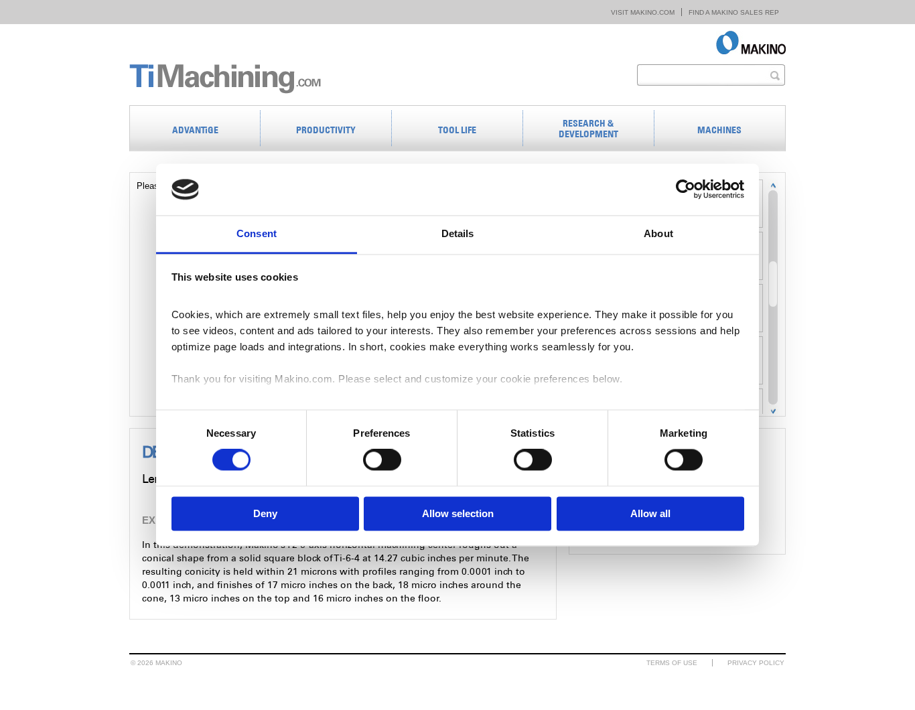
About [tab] (658, 233)
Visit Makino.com (643, 12)
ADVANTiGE (195, 130)
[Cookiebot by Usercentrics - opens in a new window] (685, 190)
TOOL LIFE (457, 130)
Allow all (650, 513)
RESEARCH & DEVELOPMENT (588, 128)
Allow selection (458, 513)
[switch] (382, 460)
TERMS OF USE (671, 662)
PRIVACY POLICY (755, 662)
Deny (265, 513)
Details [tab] (457, 233)
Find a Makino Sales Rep (734, 12)
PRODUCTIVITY (326, 130)
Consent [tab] (256, 233)
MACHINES (719, 130)
